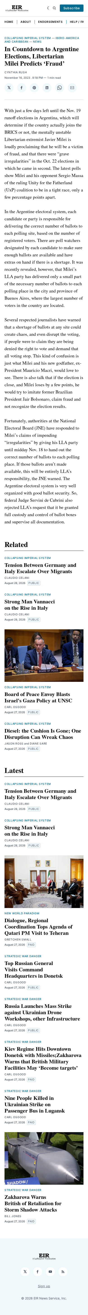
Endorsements (50, 21)
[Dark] (49, 8)
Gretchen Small (18, 939)
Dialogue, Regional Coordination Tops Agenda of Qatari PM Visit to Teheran (38, 926)
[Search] (54, 8)
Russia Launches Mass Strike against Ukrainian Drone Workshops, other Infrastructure (42, 1012)
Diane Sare (38, 743)
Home (9, 21)
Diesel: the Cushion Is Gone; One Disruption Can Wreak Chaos (43, 733)
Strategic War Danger (23, 956)
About (26, 21)
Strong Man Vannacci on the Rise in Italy (30, 604)
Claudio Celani (17, 577)
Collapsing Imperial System (28, 38)
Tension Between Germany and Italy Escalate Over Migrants (40, 568)
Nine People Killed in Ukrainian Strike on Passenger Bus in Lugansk (35, 1104)
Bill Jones (13, 1216)
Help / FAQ (78, 21)
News (37, 41)
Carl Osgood (15, 707)
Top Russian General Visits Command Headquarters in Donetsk (34, 969)
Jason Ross (14, 743)
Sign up (44, 1286)
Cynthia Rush (16, 72)
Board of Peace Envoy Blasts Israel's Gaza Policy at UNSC (38, 697)
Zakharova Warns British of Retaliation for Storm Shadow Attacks (33, 1203)
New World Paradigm (22, 913)
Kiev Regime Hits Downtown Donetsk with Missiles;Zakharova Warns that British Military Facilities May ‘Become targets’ (43, 1058)
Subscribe (71, 8)
